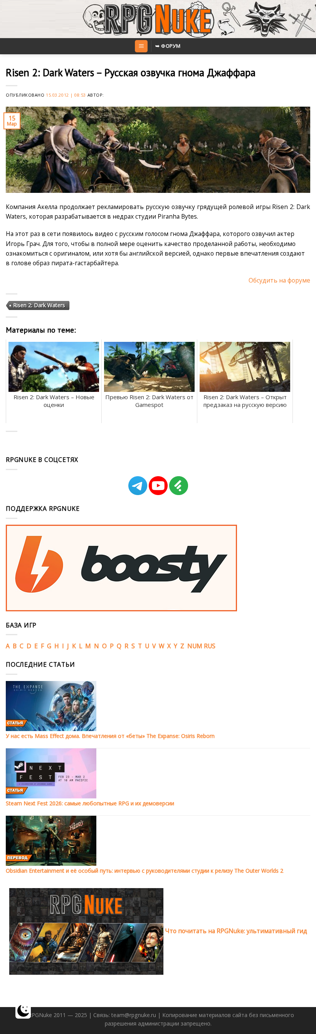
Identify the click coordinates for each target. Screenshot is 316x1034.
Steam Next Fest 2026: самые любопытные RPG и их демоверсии (90, 803)
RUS (209, 646)
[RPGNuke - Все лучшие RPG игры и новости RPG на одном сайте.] (158, 19)
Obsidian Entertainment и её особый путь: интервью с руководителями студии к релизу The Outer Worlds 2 (144, 870)
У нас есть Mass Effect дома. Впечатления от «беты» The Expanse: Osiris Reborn (110, 736)
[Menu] (141, 46)
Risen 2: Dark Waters (39, 305)
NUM (194, 646)
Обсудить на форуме (279, 280)
